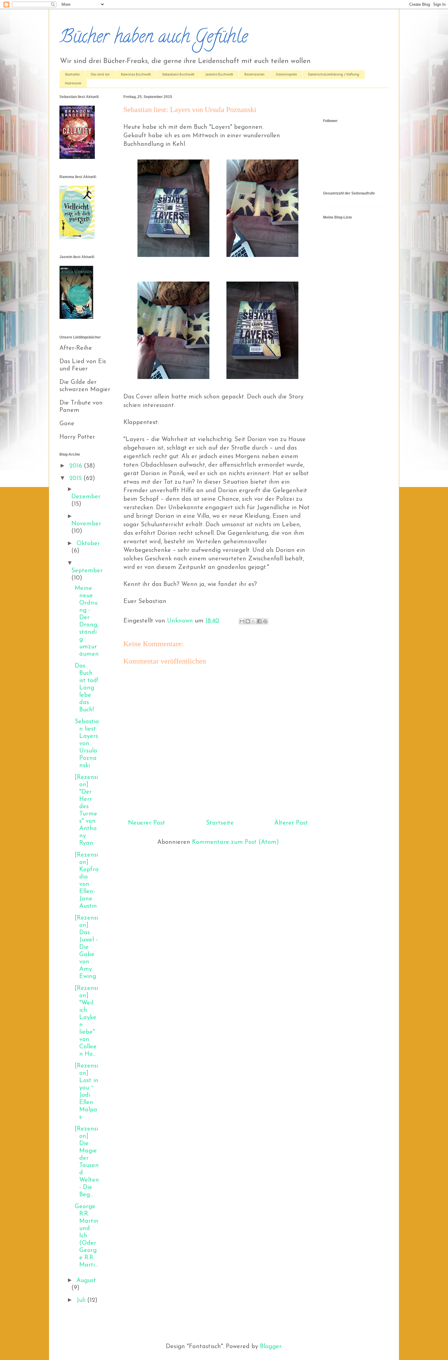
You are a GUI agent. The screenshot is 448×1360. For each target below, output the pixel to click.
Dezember (86, 497)
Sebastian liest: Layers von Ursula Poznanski (87, 744)
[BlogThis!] (248, 621)
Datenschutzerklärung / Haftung (333, 74)
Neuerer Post (146, 823)
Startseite (72, 74)
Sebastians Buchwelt (178, 74)
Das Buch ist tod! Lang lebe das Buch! (86, 688)
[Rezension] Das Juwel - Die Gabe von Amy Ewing (86, 947)
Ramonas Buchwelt (136, 74)
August (86, 1281)
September (87, 571)
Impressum (73, 83)
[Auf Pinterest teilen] (265, 621)
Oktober (88, 544)
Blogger (270, 1347)
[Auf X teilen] (254, 621)
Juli (81, 1300)
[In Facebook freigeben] (259, 621)
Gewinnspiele (286, 74)
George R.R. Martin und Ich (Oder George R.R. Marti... (86, 1236)
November (86, 524)
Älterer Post (291, 823)
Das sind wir (100, 74)
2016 (76, 466)
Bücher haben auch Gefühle (153, 38)
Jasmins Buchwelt (219, 74)
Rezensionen (254, 74)
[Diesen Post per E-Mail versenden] (242, 621)
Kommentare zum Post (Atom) (235, 842)
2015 (76, 478)
